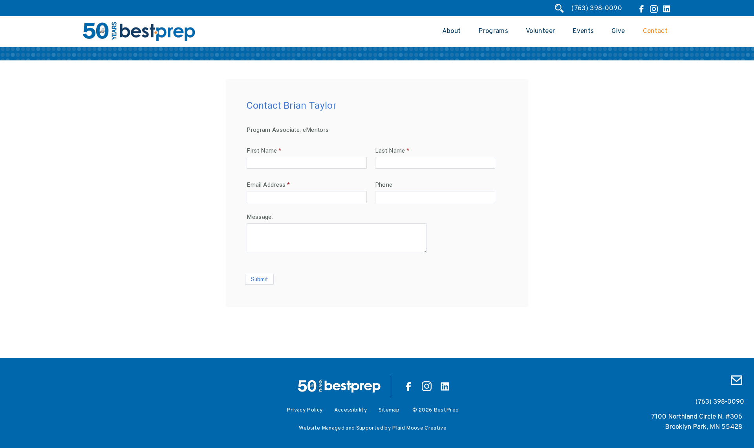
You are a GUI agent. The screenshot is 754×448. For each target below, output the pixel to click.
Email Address (266, 184)
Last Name (390, 150)
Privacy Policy (305, 410)
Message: (260, 216)
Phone (384, 184)
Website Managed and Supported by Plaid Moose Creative (373, 428)
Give (618, 31)
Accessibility (350, 410)
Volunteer (540, 31)
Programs (493, 31)
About (451, 31)
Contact (655, 31)
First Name (262, 150)
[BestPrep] (138, 39)
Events (583, 31)
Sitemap (389, 410)
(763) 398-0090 (596, 8)
